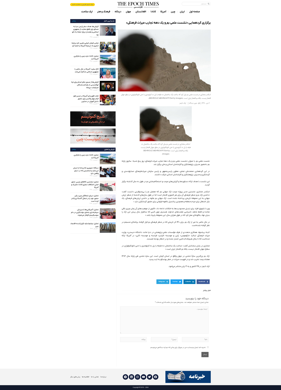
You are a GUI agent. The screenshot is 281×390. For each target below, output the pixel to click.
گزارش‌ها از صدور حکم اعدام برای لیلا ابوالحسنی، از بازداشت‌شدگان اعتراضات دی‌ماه (84, 85)
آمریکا (163, 11)
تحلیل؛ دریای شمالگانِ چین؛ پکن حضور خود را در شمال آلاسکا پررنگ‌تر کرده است (84, 198)
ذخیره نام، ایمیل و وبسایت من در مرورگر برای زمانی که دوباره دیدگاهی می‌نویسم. (178, 347)
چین (173, 11)
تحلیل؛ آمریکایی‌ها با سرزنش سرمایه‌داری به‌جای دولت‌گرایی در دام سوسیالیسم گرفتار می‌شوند (85, 212)
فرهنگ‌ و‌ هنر (103, 11)
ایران (182, 11)
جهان (128, 11)
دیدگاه (118, 11)
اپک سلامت (87, 11)
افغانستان (140, 11)
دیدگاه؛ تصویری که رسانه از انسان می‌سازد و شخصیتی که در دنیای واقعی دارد (86, 171)
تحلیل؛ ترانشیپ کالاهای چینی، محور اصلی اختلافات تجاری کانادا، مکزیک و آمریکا (85, 185)
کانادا (153, 11)
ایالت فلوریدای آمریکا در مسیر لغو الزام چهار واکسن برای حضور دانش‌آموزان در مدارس (86, 99)
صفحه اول (194, 11)
